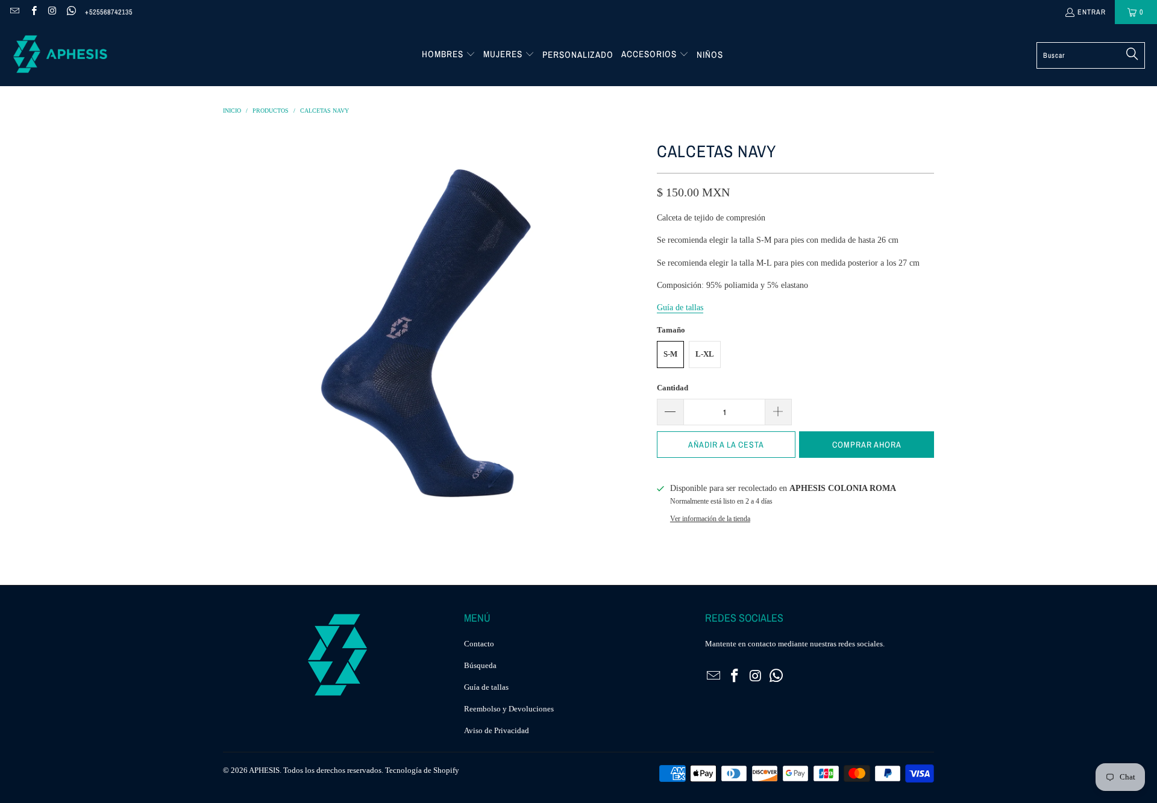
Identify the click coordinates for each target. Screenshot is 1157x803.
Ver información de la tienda (710, 518)
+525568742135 (109, 12)
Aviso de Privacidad (496, 730)
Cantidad (672, 387)
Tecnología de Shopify (422, 770)
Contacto (479, 643)
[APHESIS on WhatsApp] (71, 12)
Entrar (1091, 12)
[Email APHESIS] (14, 12)
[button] (448, 54)
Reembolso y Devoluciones (509, 708)
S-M (670, 353)
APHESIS (264, 770)
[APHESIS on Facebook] (33, 12)
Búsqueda (480, 665)
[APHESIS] (60, 55)
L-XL (704, 353)
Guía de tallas (486, 687)
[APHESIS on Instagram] (52, 12)
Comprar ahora (866, 444)
